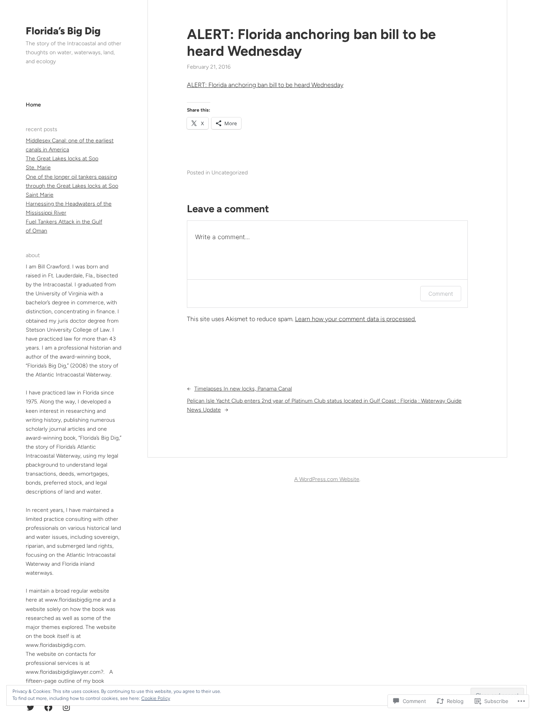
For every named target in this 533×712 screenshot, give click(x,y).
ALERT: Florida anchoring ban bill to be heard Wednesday (311, 42)
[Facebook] (48, 707)
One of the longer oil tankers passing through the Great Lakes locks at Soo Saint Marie (72, 186)
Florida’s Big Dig (63, 31)
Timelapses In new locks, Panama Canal (243, 388)
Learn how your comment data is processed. (355, 319)
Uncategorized (229, 172)
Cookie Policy (155, 698)
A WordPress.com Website (326, 479)
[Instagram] (66, 707)
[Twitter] (30, 707)
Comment (440, 293)
